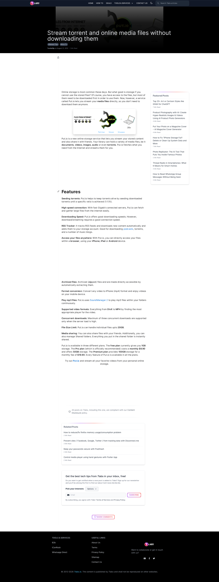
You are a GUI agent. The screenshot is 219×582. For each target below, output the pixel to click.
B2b (54, 542)
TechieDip (50, 48)
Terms (94, 547)
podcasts (128, 229)
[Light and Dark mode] (151, 3)
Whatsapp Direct (59, 552)
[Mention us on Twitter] (154, 558)
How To (99, 3)
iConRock (56, 547)
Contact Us (141, 3)
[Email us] (144, 558)
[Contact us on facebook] (149, 558)
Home (90, 3)
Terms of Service (103, 500)
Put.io (76, 361)
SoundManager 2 (99, 300)
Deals (108, 3)
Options (90, 489)
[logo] (35, 3)
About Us (96, 542)
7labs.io (77, 572)
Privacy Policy (119, 500)
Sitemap (95, 557)
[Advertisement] (104, 71)
